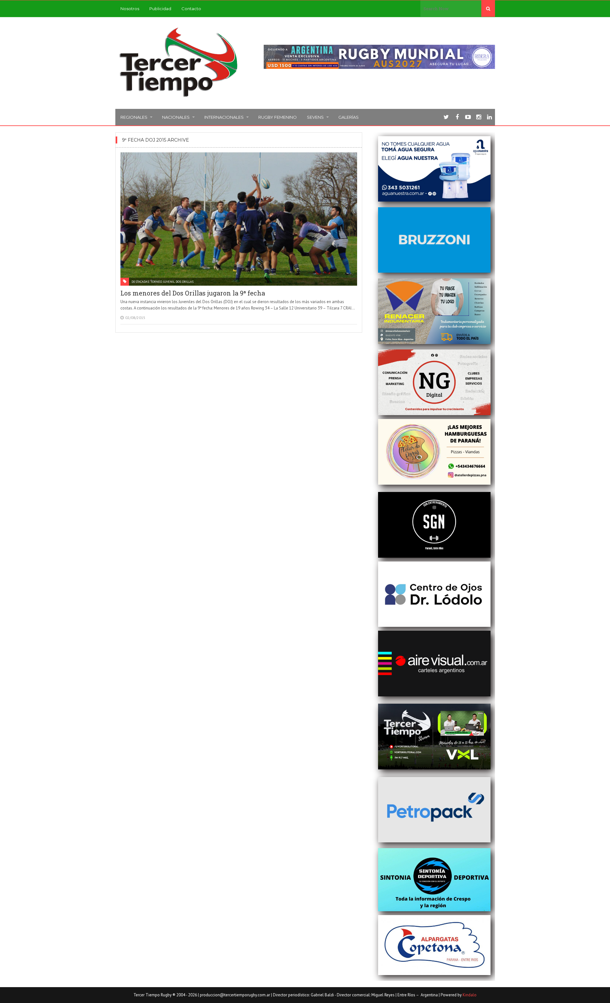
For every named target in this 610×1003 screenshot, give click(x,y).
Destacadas (140, 282)
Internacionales (224, 117)
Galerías (348, 117)
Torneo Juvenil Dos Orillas (172, 282)
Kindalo (470, 995)
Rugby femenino (277, 117)
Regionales (133, 117)
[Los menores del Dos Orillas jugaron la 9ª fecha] (238, 219)
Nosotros (129, 8)
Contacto (191, 8)
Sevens (315, 117)
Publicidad (160, 8)
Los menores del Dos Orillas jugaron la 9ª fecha (192, 293)
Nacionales (176, 117)
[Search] (488, 8)
